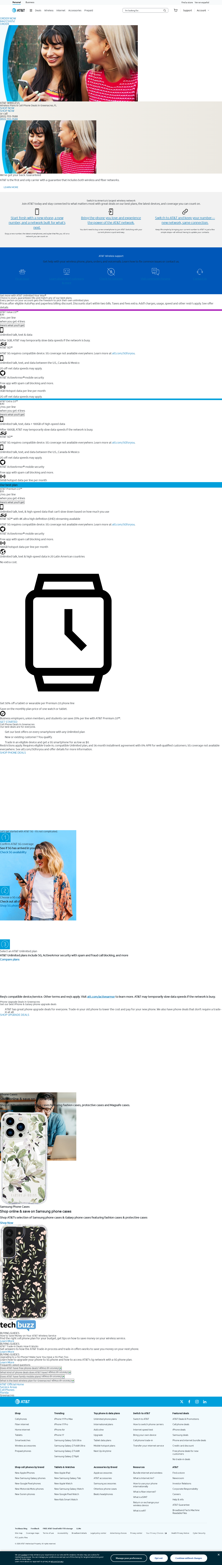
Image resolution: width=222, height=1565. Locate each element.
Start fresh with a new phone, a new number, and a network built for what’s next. (37, 223)
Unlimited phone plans (105, 1418)
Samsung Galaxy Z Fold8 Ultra (69, 1445)
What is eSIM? (140, 1497)
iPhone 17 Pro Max (63, 1418)
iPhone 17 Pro (61, 1424)
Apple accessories (103, 1472)
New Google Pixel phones (28, 1483)
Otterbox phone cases (105, 1488)
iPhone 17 (59, 1434)
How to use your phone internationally (145, 1485)
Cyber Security (199, 1533)
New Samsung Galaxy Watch (69, 1488)
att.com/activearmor (101, 996)
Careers (177, 1494)
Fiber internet (22, 1424)
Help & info (178, 1499)
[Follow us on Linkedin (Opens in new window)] (204, 1401)
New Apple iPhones (25, 1472)
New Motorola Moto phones (29, 1488)
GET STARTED (8, 722)
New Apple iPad (62, 1472)
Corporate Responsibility (185, 1488)
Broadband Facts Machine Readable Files (186, 1512)
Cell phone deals (181, 1424)
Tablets (18, 1434)
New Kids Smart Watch (66, 1499)
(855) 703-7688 (9, 119)
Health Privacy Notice (180, 1533)
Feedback (35, 1528)
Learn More (7, 1341)
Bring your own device (144, 1434)
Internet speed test (143, 1429)
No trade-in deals (181, 1459)
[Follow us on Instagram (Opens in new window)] (197, 1401)
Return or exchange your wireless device (146, 1504)
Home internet (22, 1429)
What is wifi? (139, 1510)
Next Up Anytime (102, 1450)
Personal (17, 2)
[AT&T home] (18, 10)
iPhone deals (179, 1429)
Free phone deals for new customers (186, 1452)
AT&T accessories (103, 1478)
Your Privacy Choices (154, 1533)
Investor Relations (182, 1483)
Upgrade (98, 1434)
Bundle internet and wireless (147, 1472)
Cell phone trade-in (143, 1440)
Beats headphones (103, 1494)
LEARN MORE (11, 187)
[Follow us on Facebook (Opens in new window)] (189, 1401)
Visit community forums (155, 278)
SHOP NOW (7, 108)
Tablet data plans (102, 1440)
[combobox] (143, 10)
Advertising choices (118, 1533)
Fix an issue (22, 278)
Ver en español (202, 2)
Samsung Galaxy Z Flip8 (66, 1456)
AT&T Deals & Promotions (186, 1418)
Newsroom (178, 1478)
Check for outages (111, 278)
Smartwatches (22, 1440)
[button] (31, 10)
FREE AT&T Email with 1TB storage (58, 1528)
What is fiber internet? (144, 1491)
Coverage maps (32, 1533)
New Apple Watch (63, 1483)
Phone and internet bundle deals (189, 1440)
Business (30, 2)
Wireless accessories (25, 1445)
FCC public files (21, 1537)
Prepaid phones (23, 1450)
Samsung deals (180, 1434)
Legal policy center (98, 1533)
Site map (18, 1533)
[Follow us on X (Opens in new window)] (181, 1401)
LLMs (78, 1528)
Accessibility (63, 1533)
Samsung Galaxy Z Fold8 (67, 1450)
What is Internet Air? (143, 1478)
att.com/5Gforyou (123, 353)
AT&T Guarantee (181, 1504)
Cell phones (21, 1418)
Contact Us (200, 278)
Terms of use (48, 1533)
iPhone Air (59, 1429)
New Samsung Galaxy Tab (67, 1478)
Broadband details (79, 1533)
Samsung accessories (105, 1483)
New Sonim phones (25, 1494)
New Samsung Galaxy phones (30, 1478)
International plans (103, 1424)
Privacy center (136, 1533)
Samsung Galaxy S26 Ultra (67, 1440)
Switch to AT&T (141, 1418)
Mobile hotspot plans (104, 1445)
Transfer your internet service (148, 1445)
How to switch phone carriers (148, 1424)
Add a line (99, 1429)
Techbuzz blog (21, 1528)
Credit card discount (183, 1445)
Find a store (187, 2)
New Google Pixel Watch (66, 1494)
